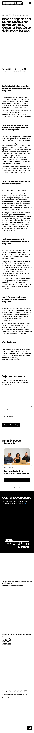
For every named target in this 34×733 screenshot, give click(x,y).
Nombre (5, 409)
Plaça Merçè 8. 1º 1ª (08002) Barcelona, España (17, 581)
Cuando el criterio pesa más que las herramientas (16, 472)
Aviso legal (5, 698)
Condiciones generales (9, 694)
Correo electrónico (8, 416)
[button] (30, 2)
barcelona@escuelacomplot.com (13, 585)
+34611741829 (8, 583)
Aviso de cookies (22, 694)
